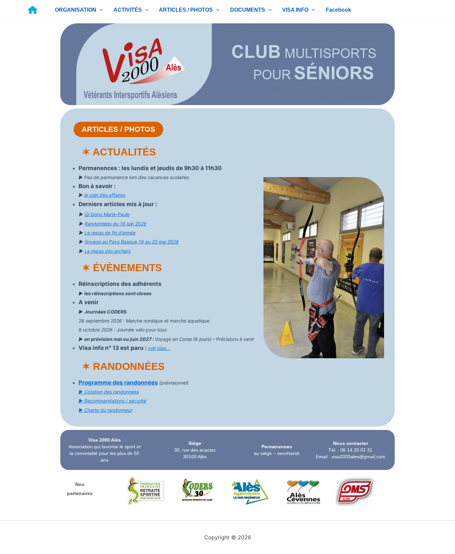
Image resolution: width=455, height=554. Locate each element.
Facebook (338, 10)
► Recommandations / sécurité (112, 401)
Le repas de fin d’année (110, 232)
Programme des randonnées (118, 382)
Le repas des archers (108, 251)
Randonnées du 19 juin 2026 (116, 223)
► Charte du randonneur (105, 410)
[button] (99, 10)
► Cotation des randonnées (109, 392)
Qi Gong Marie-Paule (107, 214)
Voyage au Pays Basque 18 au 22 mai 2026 (132, 241)
